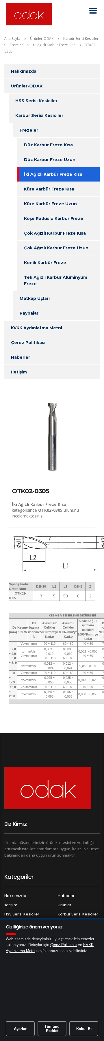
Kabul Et (84, 1029)
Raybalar (29, 313)
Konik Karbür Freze (45, 262)
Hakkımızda (23, 71)
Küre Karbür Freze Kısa (49, 189)
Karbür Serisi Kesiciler (39, 115)
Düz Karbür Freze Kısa (48, 144)
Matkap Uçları (35, 298)
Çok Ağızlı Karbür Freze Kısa (55, 233)
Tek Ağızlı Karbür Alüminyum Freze (55, 280)
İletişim (19, 372)
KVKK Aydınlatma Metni (36, 327)
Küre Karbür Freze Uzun (50, 203)
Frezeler (29, 130)
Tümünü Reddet (52, 1028)
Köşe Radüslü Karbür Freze (53, 218)
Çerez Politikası (28, 342)
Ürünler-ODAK (26, 86)
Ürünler (64, 905)
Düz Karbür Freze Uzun (49, 159)
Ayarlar (20, 1029)
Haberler (20, 357)
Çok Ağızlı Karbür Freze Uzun (56, 248)
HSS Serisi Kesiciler (36, 100)
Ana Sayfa (12, 38)
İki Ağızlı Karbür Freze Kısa (53, 174)
